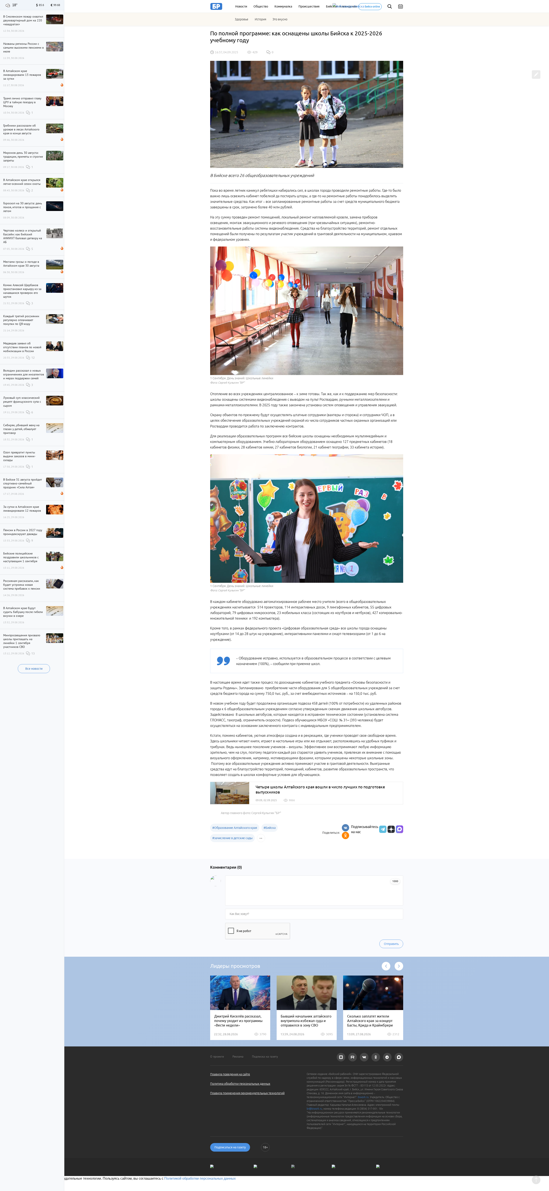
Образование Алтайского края (234, 827)
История (260, 19)
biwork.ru (363, 1097)
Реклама (237, 1056)
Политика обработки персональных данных (240, 1083)
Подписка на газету (265, 1056)
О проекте (217, 1056)
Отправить (391, 944)
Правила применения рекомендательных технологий (247, 1093)
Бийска (270, 827)
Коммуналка (283, 6)
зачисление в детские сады (232, 838)
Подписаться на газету (230, 1147)
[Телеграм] (382, 829)
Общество (260, 6)
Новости (241, 6)
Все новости (33, 668)
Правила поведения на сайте (230, 1074)
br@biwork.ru (314, 1108)
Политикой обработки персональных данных (200, 1178)
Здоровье (241, 19)
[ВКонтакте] (345, 827)
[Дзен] (390, 829)
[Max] (399, 829)
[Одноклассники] (345, 835)
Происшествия (309, 6)
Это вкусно (280, 19)
